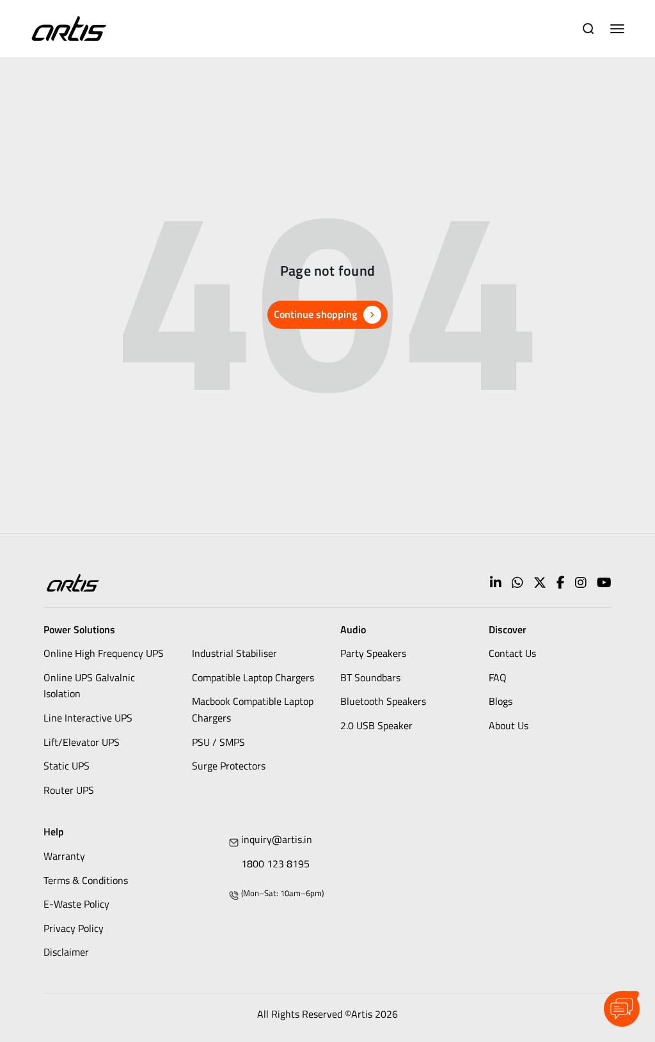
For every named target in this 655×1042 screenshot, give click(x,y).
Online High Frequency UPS (103, 653)
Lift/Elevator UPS (81, 742)
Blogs (500, 701)
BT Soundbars (370, 677)
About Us (508, 725)
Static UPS (66, 765)
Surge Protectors (228, 765)
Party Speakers (373, 653)
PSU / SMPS (218, 742)
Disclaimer (66, 951)
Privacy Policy (73, 928)
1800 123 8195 (275, 863)
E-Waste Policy (76, 904)
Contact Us (512, 653)
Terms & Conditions (85, 880)
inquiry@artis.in (276, 839)
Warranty (64, 856)
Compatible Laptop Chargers (253, 677)
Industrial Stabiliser (234, 653)
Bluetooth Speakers (383, 701)
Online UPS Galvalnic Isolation (89, 686)
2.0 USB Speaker (376, 725)
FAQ (498, 677)
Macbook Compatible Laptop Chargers (252, 709)
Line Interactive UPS (87, 717)
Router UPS (68, 790)
